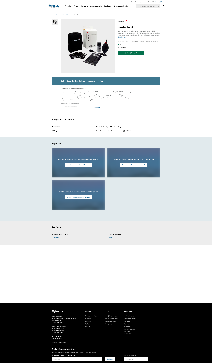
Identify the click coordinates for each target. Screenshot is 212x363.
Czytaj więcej (122, 37)
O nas (132, 2)
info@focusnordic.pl (91, 316)
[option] (55, 22)
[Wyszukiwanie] (158, 6)
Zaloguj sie (159, 2)
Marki (76, 6)
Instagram (88, 319)
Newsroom (127, 324)
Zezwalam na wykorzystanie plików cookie (78, 164)
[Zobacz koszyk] (163, 6)
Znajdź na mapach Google (59, 342)
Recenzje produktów (121, 6)
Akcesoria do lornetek (66, 14)
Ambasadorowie (96, 6)
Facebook (88, 321)
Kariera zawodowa (110, 321)
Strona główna (51, 14)
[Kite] (122, 21)
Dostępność (108, 324)
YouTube (87, 324)
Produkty (68, 6)
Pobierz (56, 237)
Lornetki (57, 14)
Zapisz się (110, 359)
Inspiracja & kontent (130, 319)
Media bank (127, 326)
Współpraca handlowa (111, 319)
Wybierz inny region (130, 355)
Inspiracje (107, 6)
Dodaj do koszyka (132, 53)
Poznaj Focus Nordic (111, 316)
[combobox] (148, 6)
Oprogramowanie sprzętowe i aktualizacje (129, 331)
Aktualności (151, 2)
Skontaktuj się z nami (140, 2)
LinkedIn (87, 326)
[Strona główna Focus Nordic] (53, 6)
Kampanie (84, 6)
